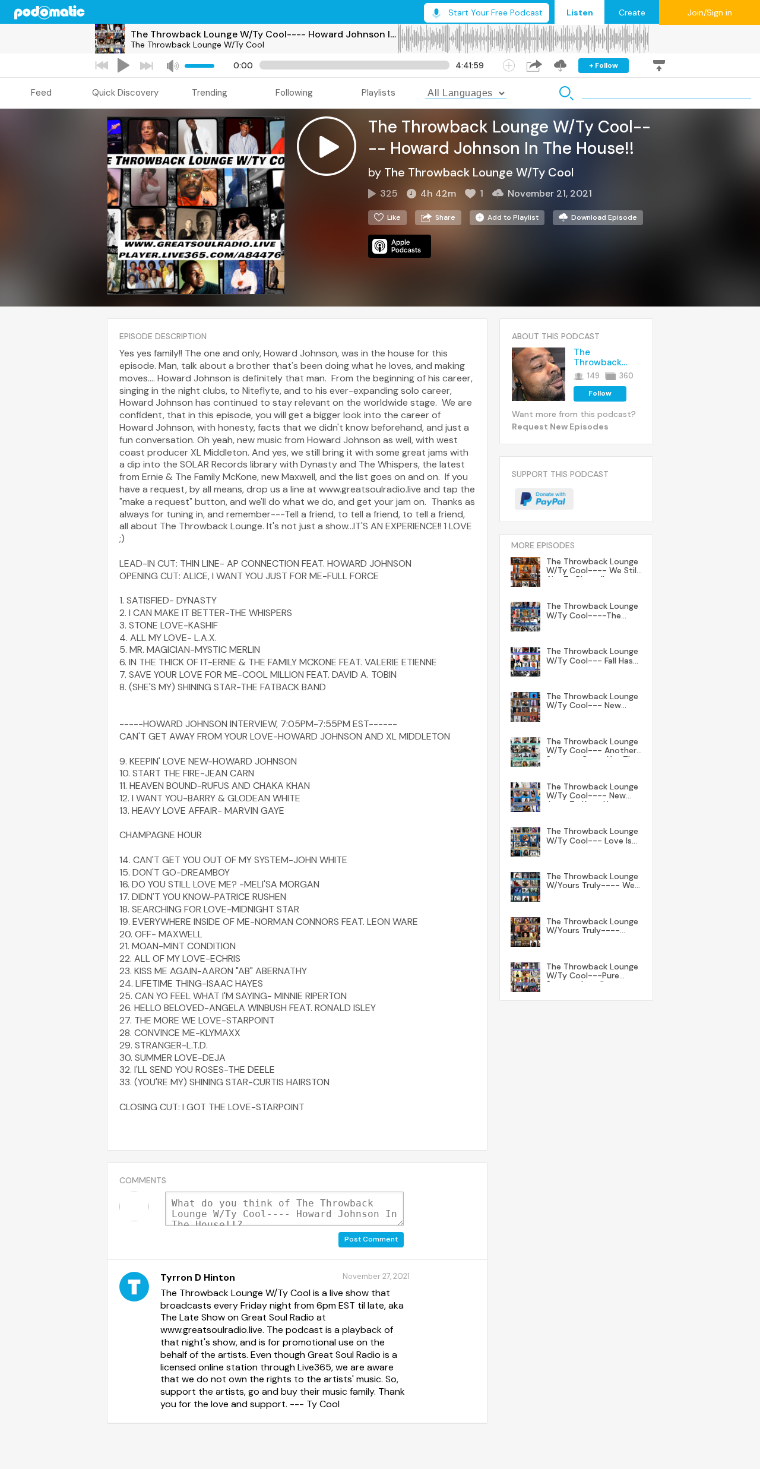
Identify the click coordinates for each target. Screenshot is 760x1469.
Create (632, 12)
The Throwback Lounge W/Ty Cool (197, 44)
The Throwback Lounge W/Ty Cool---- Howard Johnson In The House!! (264, 34)
